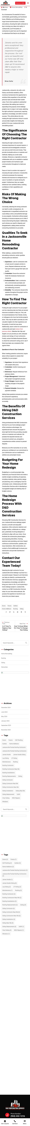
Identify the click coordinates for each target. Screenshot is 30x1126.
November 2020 (6, 730)
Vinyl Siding (5, 798)
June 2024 (4, 712)
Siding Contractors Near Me (10, 787)
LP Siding (14, 758)
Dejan (6, 7)
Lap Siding (5, 758)
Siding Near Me (20, 791)
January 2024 (5, 721)
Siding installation (7, 791)
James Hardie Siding (19, 754)
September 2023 (6, 725)
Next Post (23, 623)
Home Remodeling (17, 7)
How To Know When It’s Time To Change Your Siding (21, 628)
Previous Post (5, 623)
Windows (5, 801)
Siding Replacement (8, 794)
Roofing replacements (9, 776)
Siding (21, 609)
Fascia (9, 606)
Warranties (4, 667)
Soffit (18, 794)
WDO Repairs (16, 798)
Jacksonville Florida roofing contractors (14, 751)
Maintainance (6, 762)
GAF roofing (19, 740)
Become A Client (20, 3)
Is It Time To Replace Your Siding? (6, 628)
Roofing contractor (8, 765)
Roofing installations (8, 772)
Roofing (15, 609)
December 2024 (5, 707)
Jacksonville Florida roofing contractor (14, 747)
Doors (4, 606)
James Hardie (6, 754)
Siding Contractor (7, 780)
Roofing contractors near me (10, 769)
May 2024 (4, 716)
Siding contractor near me (10, 783)
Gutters (16, 606)
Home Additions (6, 609)
